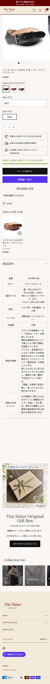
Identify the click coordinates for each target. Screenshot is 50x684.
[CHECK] (19, 233)
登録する (44, 639)
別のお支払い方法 (25, 188)
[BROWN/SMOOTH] (13, 89)
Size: (7, 111)
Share (9, 203)
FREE (9, 116)
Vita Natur (13, 670)
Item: (7, 97)
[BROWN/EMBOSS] (21, 89)
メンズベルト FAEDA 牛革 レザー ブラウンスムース (12, 243)
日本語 (5, 666)
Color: (13, 82)
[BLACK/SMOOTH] (5, 89)
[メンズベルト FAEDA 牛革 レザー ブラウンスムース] (12, 226)
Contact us (14, 152)
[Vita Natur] (9, 10)
